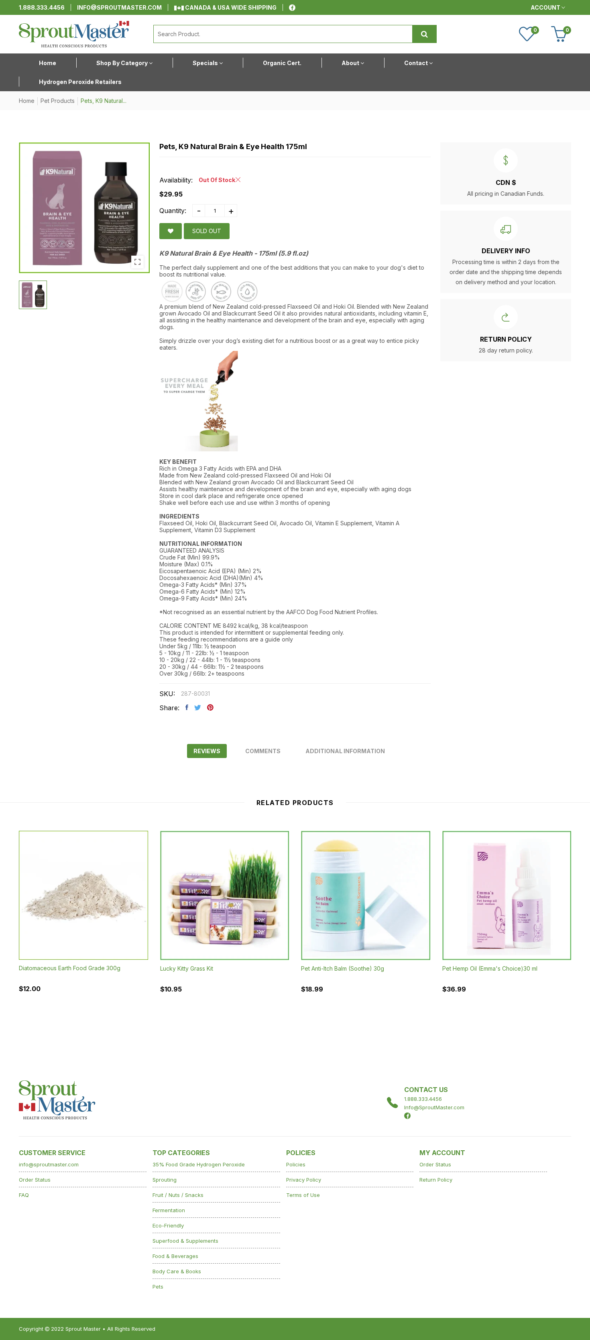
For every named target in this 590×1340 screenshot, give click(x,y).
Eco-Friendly (168, 1225)
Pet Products (58, 100)
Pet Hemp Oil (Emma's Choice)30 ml (489, 968)
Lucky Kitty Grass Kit (186, 968)
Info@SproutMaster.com (434, 1107)
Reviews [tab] (206, 751)
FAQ (24, 1195)
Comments (263, 751)
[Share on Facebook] (186, 707)
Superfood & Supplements (185, 1241)
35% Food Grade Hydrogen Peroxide (199, 1164)
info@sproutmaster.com (119, 7)
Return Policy (435, 1179)
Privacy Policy (303, 1179)
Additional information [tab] (345, 751)
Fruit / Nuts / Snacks (178, 1195)
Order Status (35, 1179)
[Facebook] (292, 7)
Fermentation (169, 1210)
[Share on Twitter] (197, 707)
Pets (158, 1286)
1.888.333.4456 (42, 7)
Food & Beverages (175, 1256)
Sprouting (165, 1179)
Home (27, 100)
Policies (295, 1164)
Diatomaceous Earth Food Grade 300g (69, 968)
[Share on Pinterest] (210, 707)
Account (546, 7)
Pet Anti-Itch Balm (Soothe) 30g (342, 968)
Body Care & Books (177, 1271)
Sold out (206, 230)
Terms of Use (303, 1195)
